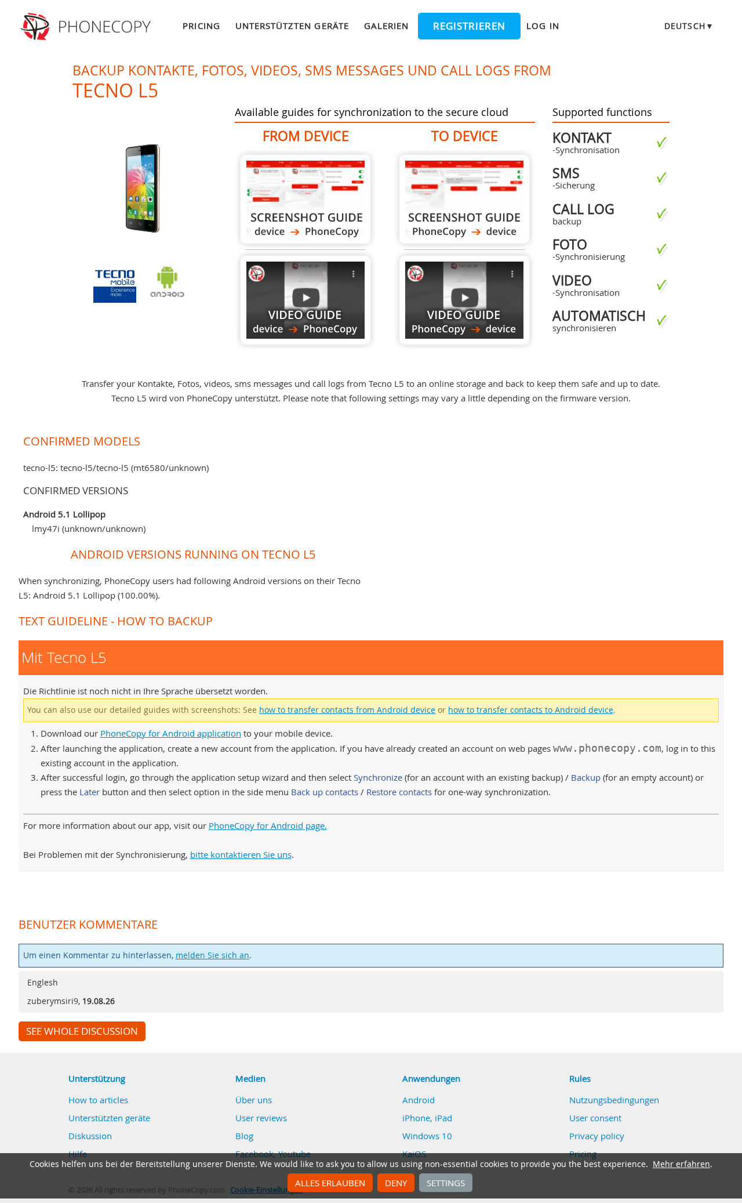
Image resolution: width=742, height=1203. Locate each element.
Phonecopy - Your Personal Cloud (87, 26)
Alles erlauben (330, 1182)
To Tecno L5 (464, 199)
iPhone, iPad (427, 1118)
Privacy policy (596, 1136)
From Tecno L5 (305, 199)
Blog (244, 1136)
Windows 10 (427, 1136)
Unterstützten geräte (292, 25)
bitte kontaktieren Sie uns (241, 854)
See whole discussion (82, 1031)
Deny (396, 1182)
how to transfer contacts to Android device (530, 710)
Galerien (386, 25)
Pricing (201, 25)
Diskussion (90, 1136)
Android (418, 1100)
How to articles (98, 1100)
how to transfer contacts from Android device (347, 710)
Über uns (253, 1100)
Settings (446, 1182)
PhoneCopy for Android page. (268, 825)
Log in (542, 25)
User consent (595, 1118)
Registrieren (469, 26)
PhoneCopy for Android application (170, 733)
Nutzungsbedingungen (614, 1100)
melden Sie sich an (212, 955)
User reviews (261, 1118)
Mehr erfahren (681, 1164)
